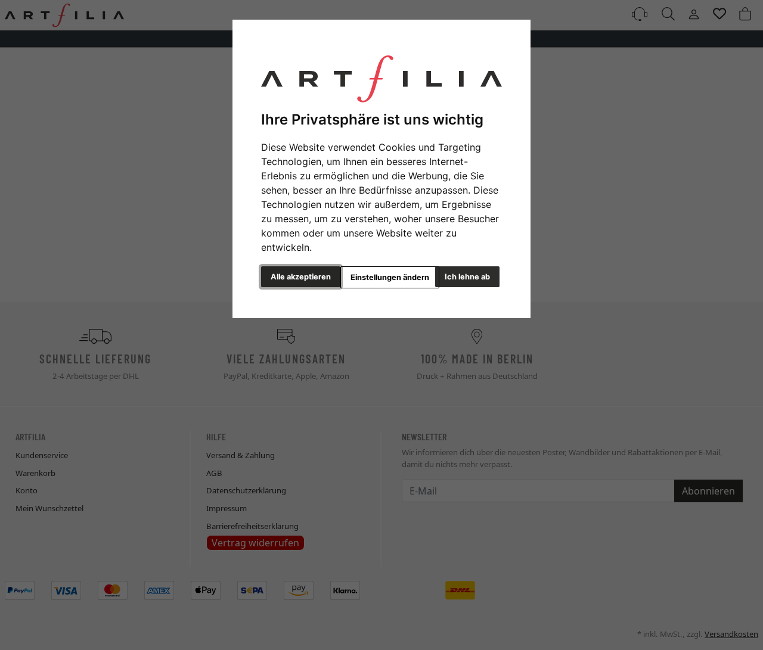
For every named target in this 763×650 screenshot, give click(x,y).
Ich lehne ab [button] (467, 276)
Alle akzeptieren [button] (301, 276)
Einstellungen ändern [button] (390, 277)
